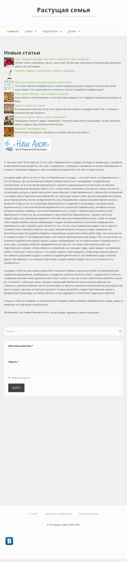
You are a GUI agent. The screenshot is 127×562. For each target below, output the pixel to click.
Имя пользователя (20, 345)
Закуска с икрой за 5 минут (30, 105)
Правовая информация (58, 513)
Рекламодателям (88, 513)
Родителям (48, 30)
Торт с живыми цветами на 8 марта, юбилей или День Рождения (52, 59)
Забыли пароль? (21, 377)
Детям (70, 30)
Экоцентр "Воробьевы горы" (31, 128)
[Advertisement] (29, 449)
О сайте (33, 513)
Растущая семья (63, 10)
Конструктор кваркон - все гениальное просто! (41, 93)
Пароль (13, 361)
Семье (27, 30)
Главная (12, 31)
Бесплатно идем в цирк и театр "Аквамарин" (40, 117)
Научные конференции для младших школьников (43, 82)
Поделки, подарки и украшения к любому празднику (45, 70)
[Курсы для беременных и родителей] (63, 145)
